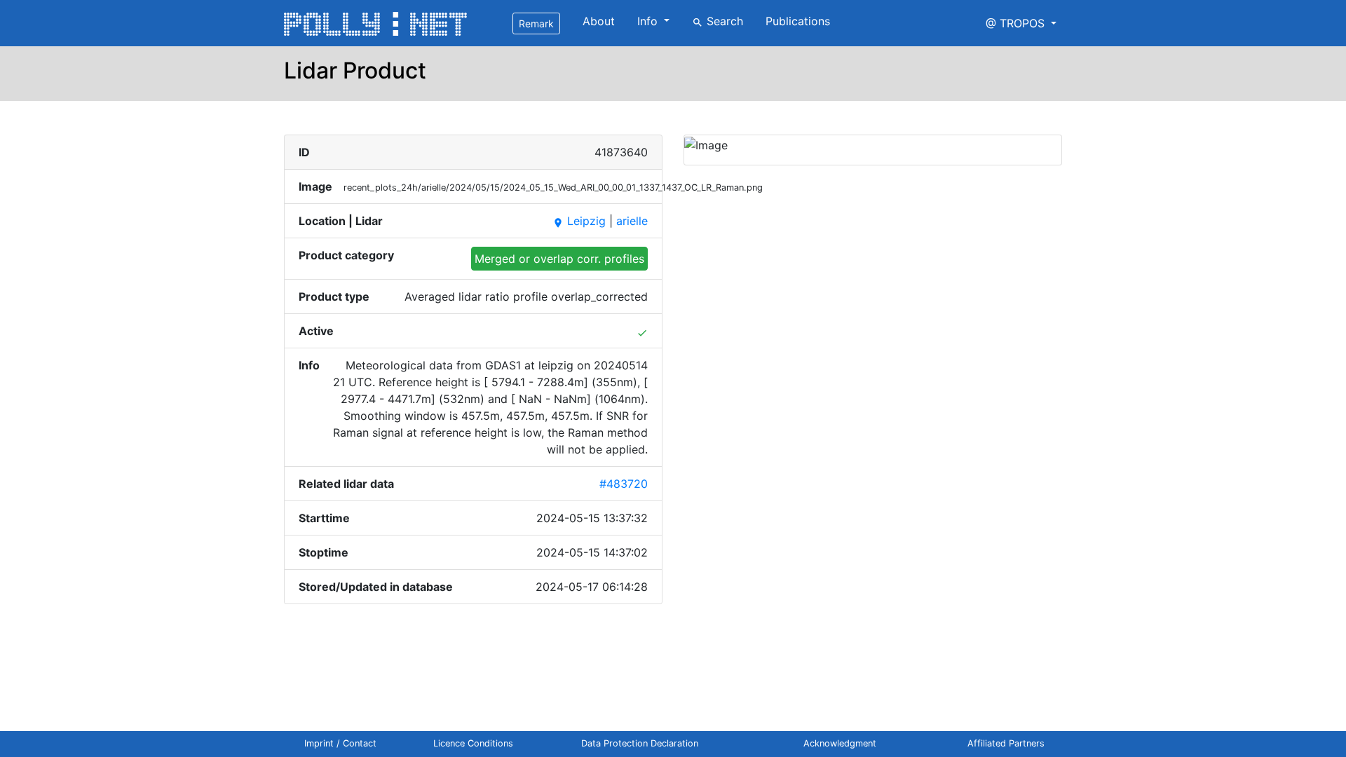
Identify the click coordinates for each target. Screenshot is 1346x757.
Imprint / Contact (340, 743)
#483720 (623, 484)
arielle (632, 221)
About (599, 21)
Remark (536, 23)
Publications (798, 21)
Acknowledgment (839, 743)
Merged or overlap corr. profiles (559, 259)
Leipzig (579, 221)
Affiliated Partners (1006, 743)
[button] (1021, 23)
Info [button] (649, 21)
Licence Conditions (473, 743)
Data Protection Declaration (639, 743)
